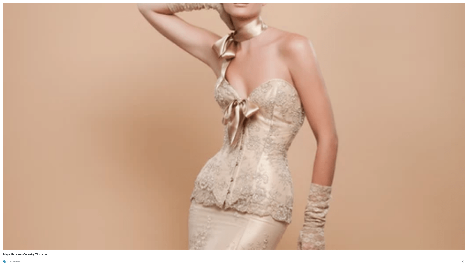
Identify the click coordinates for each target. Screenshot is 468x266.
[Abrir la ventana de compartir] (463, 261)
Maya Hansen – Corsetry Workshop (25, 254)
